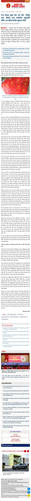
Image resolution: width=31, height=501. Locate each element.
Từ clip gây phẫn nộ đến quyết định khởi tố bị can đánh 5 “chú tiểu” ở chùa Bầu (16, 346)
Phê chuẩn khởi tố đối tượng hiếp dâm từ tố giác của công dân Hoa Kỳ (16, 387)
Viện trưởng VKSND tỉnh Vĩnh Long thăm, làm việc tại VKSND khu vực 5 (16, 394)
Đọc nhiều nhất (7, 383)
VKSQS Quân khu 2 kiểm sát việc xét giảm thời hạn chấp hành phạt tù (16, 342)
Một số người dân (14, 316)
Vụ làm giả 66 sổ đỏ (11, 314)
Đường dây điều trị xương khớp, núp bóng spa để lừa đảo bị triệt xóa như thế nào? (16, 335)
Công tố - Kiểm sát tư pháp (7, 11)
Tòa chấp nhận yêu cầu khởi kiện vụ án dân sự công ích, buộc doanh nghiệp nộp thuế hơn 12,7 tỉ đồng (15, 377)
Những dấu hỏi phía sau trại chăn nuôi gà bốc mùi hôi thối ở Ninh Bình (16, 426)
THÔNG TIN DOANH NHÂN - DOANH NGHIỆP (13, 451)
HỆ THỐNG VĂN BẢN (15, 431)
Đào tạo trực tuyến (16, 500)
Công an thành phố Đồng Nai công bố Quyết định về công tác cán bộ (16, 408)
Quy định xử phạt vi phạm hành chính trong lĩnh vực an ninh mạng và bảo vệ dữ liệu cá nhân (16, 328)
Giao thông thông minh (16, 498)
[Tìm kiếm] (28, 495)
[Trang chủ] (15, 5)
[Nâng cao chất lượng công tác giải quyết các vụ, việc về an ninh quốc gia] (15, 361)
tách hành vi (20, 314)
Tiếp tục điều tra (5, 316)
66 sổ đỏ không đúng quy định (17, 71)
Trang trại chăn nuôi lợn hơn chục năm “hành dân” (16, 390)
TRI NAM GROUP (5, 498)
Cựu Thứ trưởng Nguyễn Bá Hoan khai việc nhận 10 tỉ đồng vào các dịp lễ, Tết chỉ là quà (16, 422)
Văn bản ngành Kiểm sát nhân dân (15, 440)
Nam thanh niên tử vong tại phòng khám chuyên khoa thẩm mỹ (16, 412)
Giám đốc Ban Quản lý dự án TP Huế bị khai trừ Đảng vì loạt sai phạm (16, 332)
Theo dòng (18, 11)
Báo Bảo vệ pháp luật (7, 445)
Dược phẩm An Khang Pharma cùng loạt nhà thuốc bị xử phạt (16, 399)
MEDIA (4, 351)
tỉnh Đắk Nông (5, 319)
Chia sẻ (28, 488)
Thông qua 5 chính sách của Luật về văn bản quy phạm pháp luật (16, 339)
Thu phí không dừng (6, 500)
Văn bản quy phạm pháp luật (15, 435)
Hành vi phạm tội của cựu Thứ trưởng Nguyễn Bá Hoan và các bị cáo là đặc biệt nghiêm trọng (16, 417)
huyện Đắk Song (23, 316)
